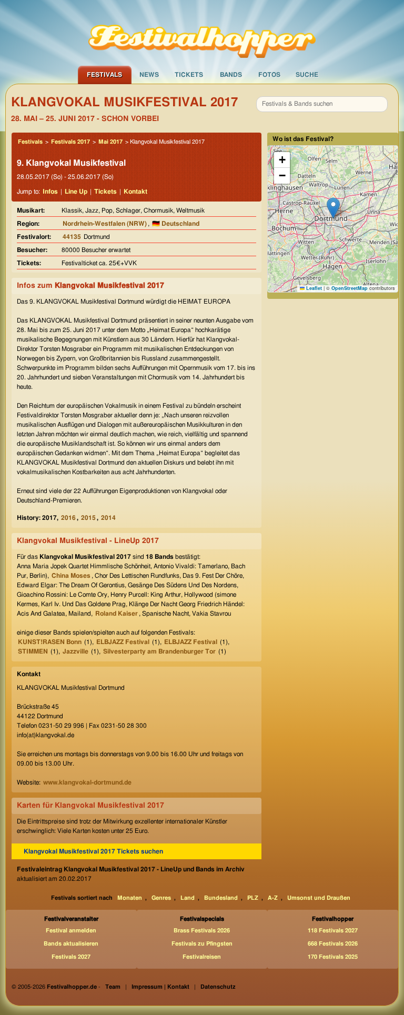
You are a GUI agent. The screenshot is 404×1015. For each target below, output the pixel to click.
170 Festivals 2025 (333, 957)
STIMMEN (33, 651)
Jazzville (75, 651)
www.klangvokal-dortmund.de (87, 782)
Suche (307, 75)
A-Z (273, 898)
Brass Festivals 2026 (202, 930)
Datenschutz (218, 987)
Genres (161, 898)
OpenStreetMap (349, 288)
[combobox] (322, 104)
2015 (88, 518)
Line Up (76, 191)
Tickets (189, 75)
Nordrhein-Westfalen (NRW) (105, 223)
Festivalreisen (202, 957)
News (149, 75)
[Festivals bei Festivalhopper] (202, 32)
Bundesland (221, 898)
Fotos (269, 75)
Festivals (104, 75)
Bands (231, 75)
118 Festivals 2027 (333, 930)
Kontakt (135, 191)
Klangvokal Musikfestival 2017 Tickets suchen (93, 851)
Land (187, 898)
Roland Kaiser (116, 613)
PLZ (252, 898)
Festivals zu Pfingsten (202, 944)
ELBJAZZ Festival (122, 642)
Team (112, 987)
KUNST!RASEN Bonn (50, 642)
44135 (72, 237)
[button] (333, 208)
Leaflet (313, 288)
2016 (68, 518)
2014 (108, 518)
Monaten (129, 898)
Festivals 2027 (71, 957)
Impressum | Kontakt (160, 987)
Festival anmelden (71, 930)
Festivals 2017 (70, 142)
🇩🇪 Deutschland (175, 223)
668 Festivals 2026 (333, 944)
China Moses (71, 575)
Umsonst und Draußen (318, 898)
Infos (50, 191)
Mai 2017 (110, 142)
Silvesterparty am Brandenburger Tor (159, 651)
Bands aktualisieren (71, 944)
